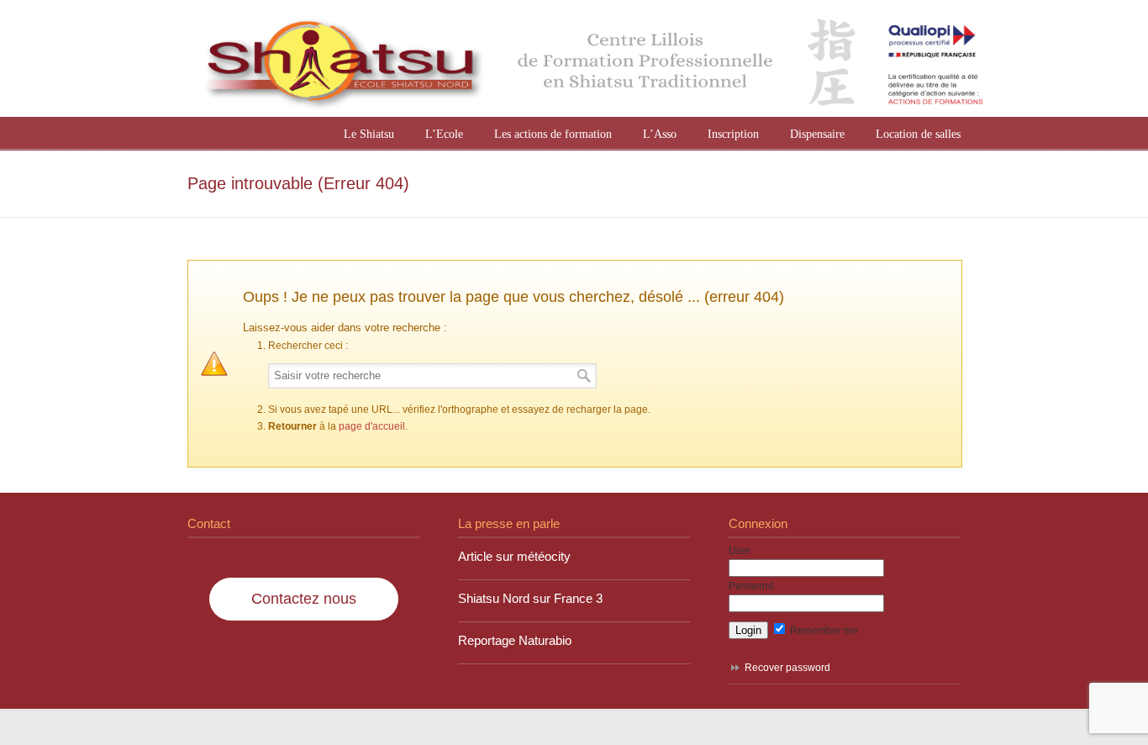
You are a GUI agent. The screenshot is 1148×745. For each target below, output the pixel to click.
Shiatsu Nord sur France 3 (530, 598)
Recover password (787, 668)
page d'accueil (372, 426)
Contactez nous (303, 598)
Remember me (822, 631)
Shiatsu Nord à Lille (590, 60)
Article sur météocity (514, 556)
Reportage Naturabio (514, 640)
